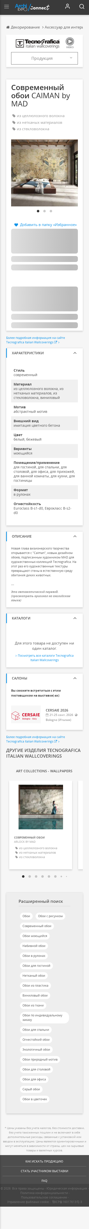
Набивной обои (33, 946)
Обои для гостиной (36, 966)
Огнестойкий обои (36, 1039)
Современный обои (36, 926)
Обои (26, 916)
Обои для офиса (34, 1079)
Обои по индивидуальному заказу (42, 1017)
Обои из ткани (33, 1005)
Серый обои (31, 1089)
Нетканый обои (33, 975)
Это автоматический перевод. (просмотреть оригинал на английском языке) (40, 596)
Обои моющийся (34, 936)
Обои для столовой (36, 1069)
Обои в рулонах (33, 956)
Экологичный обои (36, 1049)
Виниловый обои (35, 995)
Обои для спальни (35, 1030)
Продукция (42, 58)
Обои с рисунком (50, 916)
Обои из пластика (35, 985)
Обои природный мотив (40, 1059)
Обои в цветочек (34, 1099)
